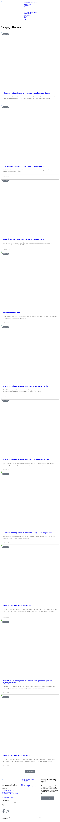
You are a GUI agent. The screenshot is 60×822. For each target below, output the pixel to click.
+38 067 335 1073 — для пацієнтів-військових (8, 791)
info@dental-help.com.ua (8, 797)
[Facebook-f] (3, 811)
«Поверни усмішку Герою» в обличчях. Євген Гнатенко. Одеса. (26, 93)
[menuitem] (25, 18)
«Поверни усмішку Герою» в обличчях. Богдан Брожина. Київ (26, 459)
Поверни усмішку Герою (30, 2)
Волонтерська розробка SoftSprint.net (8, 817)
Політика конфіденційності (28, 786)
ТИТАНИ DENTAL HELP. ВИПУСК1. (17, 756)
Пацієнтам (27, 5)
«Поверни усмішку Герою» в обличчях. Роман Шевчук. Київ (25, 386)
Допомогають (27, 4)
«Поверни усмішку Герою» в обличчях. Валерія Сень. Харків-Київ (27, 533)
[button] (30, 9)
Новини (26, 7)
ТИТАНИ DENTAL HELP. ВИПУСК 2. (17, 606)
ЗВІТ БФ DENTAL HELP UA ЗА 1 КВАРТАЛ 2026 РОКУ (24, 166)
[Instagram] (8, 811)
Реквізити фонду (25, 785)
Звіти (22, 784)
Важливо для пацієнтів (11, 313)
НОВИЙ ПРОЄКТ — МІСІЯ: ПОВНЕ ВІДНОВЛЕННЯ (23, 239)
